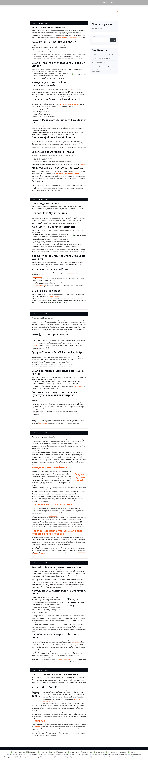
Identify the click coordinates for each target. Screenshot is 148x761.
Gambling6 (83, 164)
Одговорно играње (53, 296)
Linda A (34, 23)
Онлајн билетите (78, 386)
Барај (93, 36)
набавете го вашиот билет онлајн (68, 659)
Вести (111, 3)
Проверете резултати (39, 285)
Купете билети (37, 277)
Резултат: (36, 345)
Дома (105, 3)
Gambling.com (37, 413)
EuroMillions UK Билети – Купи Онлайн (48, 27)
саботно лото (77, 642)
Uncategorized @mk (43, 23)
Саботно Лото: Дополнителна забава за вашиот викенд (56, 567)
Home (116, 11)
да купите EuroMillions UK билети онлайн (70, 37)
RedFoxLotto (71, 89)
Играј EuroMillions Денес (42, 318)
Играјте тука (38, 720)
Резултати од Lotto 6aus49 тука (45, 437)
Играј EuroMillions (43, 423)
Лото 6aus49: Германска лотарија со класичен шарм (55, 674)
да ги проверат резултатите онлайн (69, 104)
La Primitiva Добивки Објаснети (46, 203)
